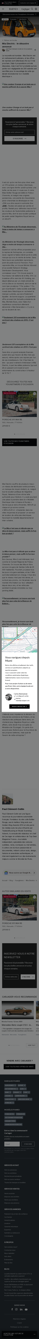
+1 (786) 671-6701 (22, 696)
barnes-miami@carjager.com (22, 699)
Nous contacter (18, 706)
